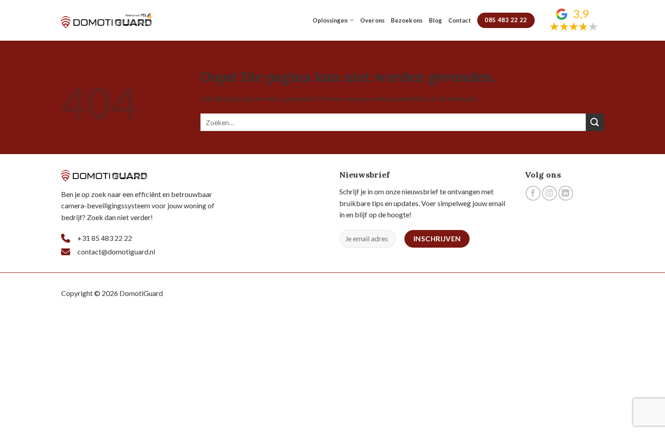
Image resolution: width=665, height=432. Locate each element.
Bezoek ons (407, 20)
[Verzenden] (595, 122)
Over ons (372, 20)
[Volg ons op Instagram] (549, 193)
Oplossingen (330, 20)
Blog (435, 20)
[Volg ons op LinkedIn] (565, 193)
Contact (459, 20)
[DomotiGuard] (106, 20)
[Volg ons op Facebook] (533, 193)
